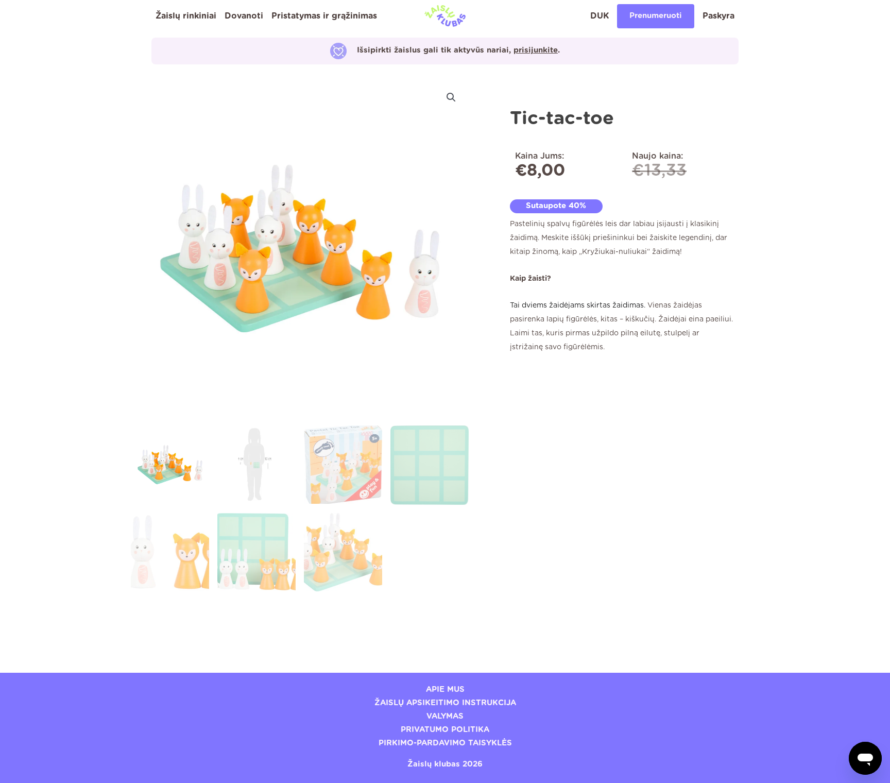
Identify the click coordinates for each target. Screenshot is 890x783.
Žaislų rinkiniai (186, 16)
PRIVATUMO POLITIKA (445, 730)
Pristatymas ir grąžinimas (324, 16)
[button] (451, 97)
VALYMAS (445, 716)
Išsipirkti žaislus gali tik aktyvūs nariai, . (458, 50)
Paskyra (718, 16)
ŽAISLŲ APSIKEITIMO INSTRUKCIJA (445, 703)
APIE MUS (445, 689)
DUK (599, 16)
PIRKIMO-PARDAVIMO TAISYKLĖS (445, 743)
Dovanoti (244, 16)
